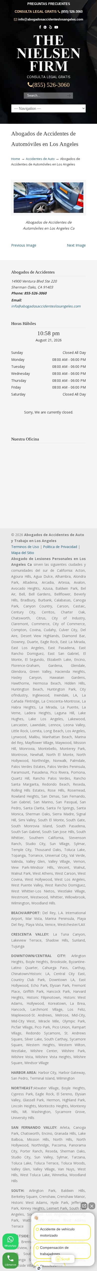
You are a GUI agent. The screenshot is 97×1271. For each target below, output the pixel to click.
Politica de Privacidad (60, 546)
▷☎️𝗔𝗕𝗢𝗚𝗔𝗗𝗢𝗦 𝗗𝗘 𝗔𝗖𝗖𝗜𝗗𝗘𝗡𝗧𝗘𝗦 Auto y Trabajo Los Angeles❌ (48, 53)
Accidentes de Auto (40, 159)
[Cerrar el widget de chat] (91, 1205)
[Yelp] (50, 27)
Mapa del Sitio (22, 552)
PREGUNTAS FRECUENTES (48, 4)
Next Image (76, 245)
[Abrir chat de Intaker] (39, 1268)
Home (15, 159)
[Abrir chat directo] (84, 1205)
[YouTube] (56, 27)
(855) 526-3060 (72, 11)
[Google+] (45, 27)
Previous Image (23, 245)
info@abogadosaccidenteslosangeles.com (50, 19)
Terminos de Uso (25, 546)
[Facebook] (40, 27)
